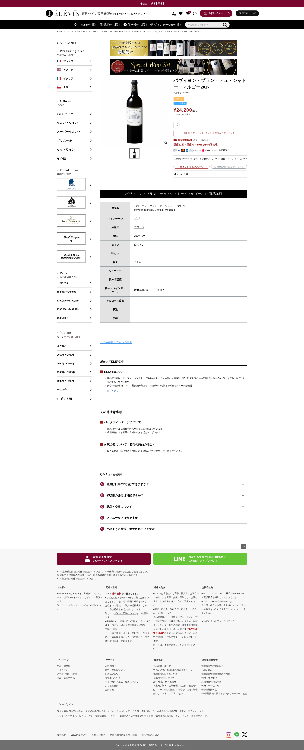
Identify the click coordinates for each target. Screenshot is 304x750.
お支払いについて (114, 673)
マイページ (63, 659)
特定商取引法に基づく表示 (123, 735)
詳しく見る (112, 390)
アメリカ (68, 69)
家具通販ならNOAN (167, 711)
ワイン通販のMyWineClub (70, 711)
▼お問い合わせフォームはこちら (218, 621)
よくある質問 (111, 685)
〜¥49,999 (62, 283)
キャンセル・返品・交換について (121, 681)
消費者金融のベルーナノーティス (172, 716)
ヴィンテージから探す (168, 24)
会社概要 (158, 659)
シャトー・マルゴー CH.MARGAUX (115, 31)
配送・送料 (111, 587)
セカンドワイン (67, 122)
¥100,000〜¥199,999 (68, 300)
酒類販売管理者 (210, 659)
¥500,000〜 (63, 318)
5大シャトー (65, 113)
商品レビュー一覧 (66, 677)
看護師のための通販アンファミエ (136, 716)
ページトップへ (243, 546)
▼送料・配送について (125, 613)
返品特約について (208, 159)
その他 (61, 158)
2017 (137, 218)
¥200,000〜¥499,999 (68, 309)
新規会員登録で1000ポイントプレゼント (108, 559)
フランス (69, 31)
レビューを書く (183, 174)
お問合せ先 (207, 587)
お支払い (62, 587)
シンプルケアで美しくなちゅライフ (74, 716)
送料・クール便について (233, 159)
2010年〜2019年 (66, 354)
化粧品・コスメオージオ (191, 711)
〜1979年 (62, 389)
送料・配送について (115, 669)
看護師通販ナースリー (106, 716)
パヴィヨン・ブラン (142, 31)
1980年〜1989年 (66, 381)
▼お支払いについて (76, 605)
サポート (110, 659)
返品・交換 (159, 587)
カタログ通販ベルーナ (143, 711)
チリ (65, 87)
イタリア (68, 78)
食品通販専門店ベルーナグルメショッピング (108, 711)
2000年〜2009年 (66, 363)
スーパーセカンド (69, 131)
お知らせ (109, 689)
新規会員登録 (63, 666)
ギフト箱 (66, 398)
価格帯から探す (138, 24)
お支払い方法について (185, 159)
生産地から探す (88, 24)
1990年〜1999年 (66, 372)
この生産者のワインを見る (116, 342)
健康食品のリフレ (200, 716)
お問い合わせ (98, 735)
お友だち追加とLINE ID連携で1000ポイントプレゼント (207, 559)
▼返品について (172, 645)
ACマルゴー (141, 236)
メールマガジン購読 (67, 673)
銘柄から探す (112, 24)
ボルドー (81, 31)
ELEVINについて (247, 13)
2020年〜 (62, 346)
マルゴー (92, 31)
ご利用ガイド (111, 666)
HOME (59, 31)
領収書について (113, 677)
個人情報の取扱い (150, 735)
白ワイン (139, 244)
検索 (225, 25)
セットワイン (66, 149)
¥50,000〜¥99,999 (66, 292)
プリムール (64, 140)
